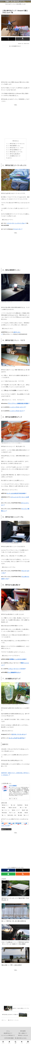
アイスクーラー (17, 229)
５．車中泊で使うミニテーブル (15, 151)
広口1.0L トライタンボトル (18, 734)
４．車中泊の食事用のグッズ (14, 149)
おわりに (10, 158)
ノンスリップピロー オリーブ (17, 407)
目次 (14, 141)
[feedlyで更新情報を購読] (14, 798)
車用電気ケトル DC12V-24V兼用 (17, 659)
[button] (23, 39)
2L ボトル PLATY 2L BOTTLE (16, 738)
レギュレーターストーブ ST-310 (16, 669)
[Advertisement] (15, 63)
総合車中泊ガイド (8, 1033)
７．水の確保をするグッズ (14, 156)
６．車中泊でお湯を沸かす (14, 154)
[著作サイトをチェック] (10, 798)
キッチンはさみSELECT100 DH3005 (16, 493)
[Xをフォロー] (12, 798)
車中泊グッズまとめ (7, 829)
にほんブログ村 (5, 825)
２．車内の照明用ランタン (14, 145)
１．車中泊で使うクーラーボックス (16, 143)
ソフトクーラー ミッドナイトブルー (16, 223)
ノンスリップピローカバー (16, 411)
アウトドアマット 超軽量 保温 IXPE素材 (18, 403)
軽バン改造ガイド (23, 1033)
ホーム (8, 1031)
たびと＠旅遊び (13, 785)
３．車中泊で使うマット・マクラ (15, 147)
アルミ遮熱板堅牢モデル (13, 672)
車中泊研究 (23, 1031)
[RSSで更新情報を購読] (16, 798)
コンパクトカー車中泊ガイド (8, 1035)
